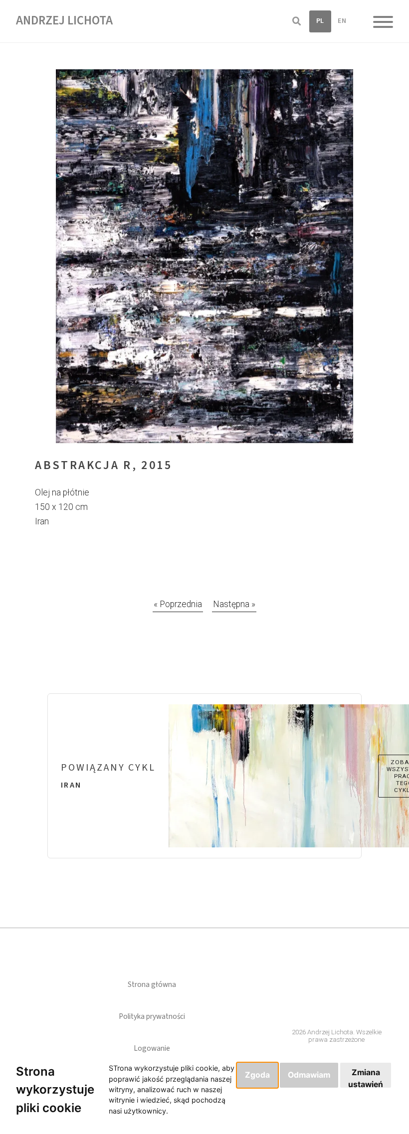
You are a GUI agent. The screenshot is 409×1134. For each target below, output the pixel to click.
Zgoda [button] (257, 1075)
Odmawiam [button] (309, 1075)
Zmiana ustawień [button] (365, 1078)
